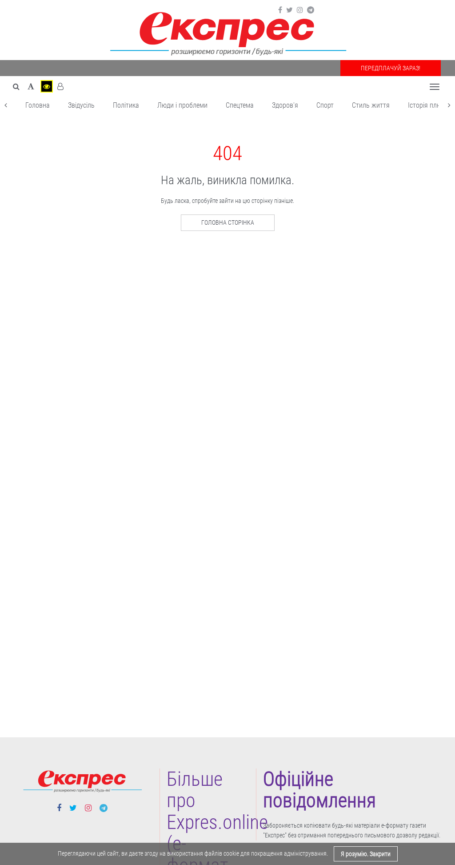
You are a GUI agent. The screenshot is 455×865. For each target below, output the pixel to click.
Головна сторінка (227, 222)
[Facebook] (280, 10)
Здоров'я (285, 105)
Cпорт (325, 105)
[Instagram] (300, 10)
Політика (126, 105)
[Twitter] (289, 10)
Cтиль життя (371, 105)
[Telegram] (310, 10)
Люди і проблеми (182, 105)
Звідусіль (81, 105)
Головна (37, 105)
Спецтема (240, 105)
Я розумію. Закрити (366, 853)
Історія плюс (426, 105)
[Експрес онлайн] (227, 32)
